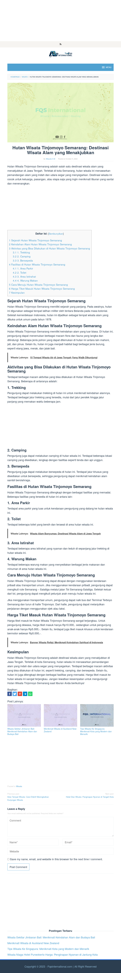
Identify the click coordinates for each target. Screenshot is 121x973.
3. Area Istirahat (24, 276)
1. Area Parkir (23, 268)
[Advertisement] (60, 20)
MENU (108, 67)
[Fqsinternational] (60, 54)
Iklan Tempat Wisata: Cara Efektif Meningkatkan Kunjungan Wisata (28, 796)
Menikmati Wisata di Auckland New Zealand (60, 730)
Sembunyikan (56, 233)
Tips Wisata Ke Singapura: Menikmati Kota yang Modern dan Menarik (96, 731)
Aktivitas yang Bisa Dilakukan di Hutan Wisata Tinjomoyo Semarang (49, 248)
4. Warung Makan (25, 280)
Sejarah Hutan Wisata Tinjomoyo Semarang (35, 240)
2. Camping (22, 256)
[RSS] (60, 44)
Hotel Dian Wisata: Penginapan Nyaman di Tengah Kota (90, 795)
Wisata (19, 786)
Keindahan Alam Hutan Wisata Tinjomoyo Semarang (40, 244)
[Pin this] (20, 694)
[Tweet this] (15, 694)
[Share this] (9, 694)
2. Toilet (19, 272)
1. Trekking (21, 252)
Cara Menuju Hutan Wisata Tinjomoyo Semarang (38, 284)
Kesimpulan (17, 292)
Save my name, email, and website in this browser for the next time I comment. (56, 859)
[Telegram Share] (25, 694)
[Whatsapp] (30, 694)
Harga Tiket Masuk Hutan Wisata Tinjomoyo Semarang (42, 288)
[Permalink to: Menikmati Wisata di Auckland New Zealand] (60, 715)
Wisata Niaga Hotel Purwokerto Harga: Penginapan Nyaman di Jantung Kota (52, 954)
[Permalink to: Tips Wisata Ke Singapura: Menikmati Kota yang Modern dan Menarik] (97, 715)
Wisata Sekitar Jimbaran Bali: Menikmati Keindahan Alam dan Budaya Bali (22, 731)
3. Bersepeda (23, 260)
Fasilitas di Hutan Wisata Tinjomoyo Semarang (37, 264)
